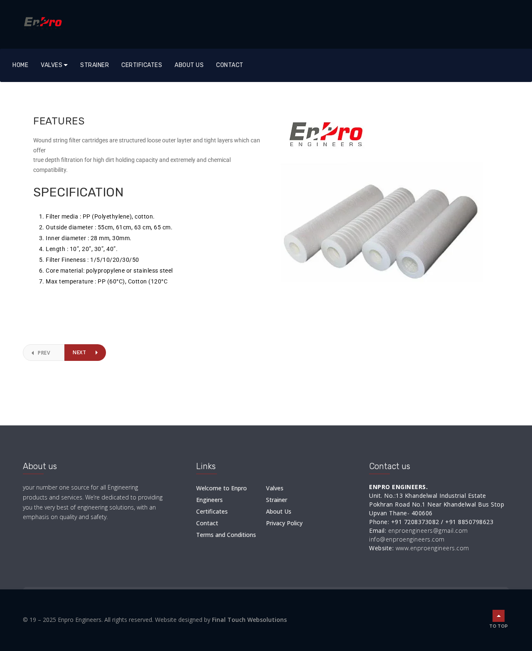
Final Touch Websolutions (249, 620)
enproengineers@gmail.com (428, 530)
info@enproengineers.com (407, 539)
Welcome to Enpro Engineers (221, 494)
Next (79, 352)
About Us (189, 65)
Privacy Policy (284, 523)
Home (20, 65)
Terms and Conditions (226, 535)
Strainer (94, 65)
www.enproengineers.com (432, 548)
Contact (230, 65)
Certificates (141, 65)
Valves (51, 65)
